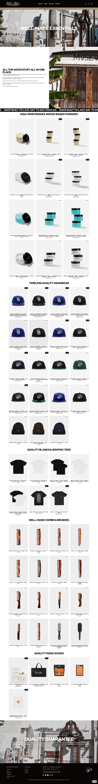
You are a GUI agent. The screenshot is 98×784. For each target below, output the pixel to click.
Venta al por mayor (11, 776)
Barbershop (9, 772)
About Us (40, 3)
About (8, 771)
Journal (8, 777)
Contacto (57, 3)
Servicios (51, 3)
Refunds (26, 769)
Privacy (26, 772)
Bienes (45, 3)
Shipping (27, 771)
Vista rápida (21, 151)
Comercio (9, 769)
